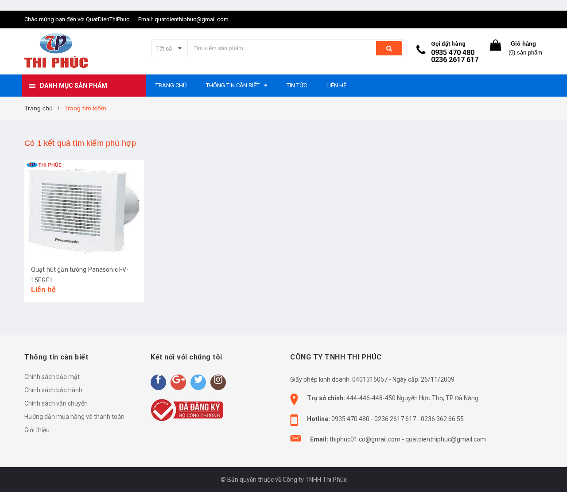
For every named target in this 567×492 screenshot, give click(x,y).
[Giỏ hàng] (495, 47)
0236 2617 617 (454, 59)
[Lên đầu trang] (551, 470)
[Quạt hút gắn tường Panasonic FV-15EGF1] (84, 208)
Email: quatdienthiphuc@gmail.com (183, 19)
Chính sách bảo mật (52, 376)
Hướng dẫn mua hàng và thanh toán (74, 416)
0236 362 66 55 (442, 418)
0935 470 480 (452, 52)
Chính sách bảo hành (53, 390)
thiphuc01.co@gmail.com (365, 439)
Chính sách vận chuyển (56, 403)
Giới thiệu (37, 429)
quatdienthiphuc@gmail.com (445, 439)
